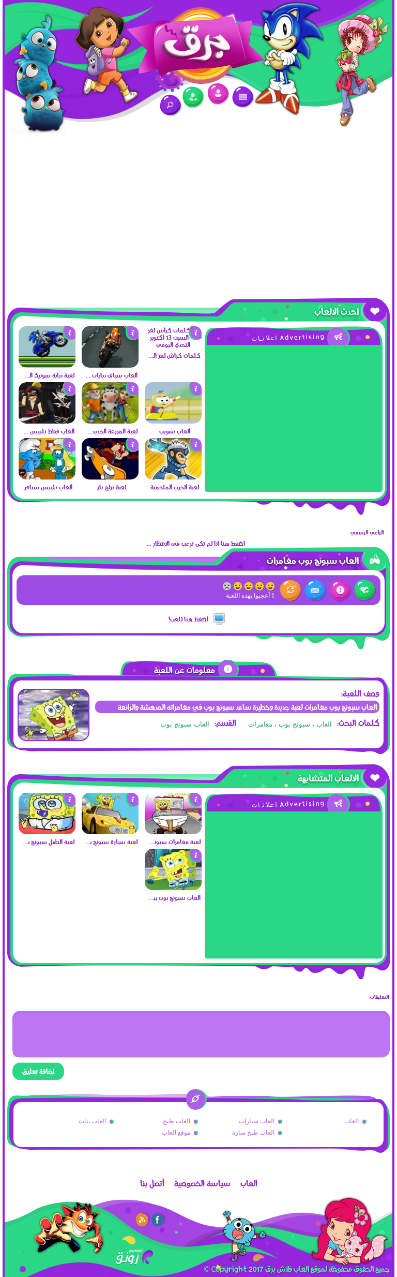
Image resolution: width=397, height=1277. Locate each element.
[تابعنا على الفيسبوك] (158, 1219)
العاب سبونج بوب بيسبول (174, 897)
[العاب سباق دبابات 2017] (110, 365)
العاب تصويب (174, 431)
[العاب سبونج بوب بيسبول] (173, 887)
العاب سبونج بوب (184, 724)
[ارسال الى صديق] (315, 590)
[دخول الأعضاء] (218, 94)
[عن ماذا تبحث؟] (171, 105)
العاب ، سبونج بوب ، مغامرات (290, 724)
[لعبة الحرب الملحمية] (173, 477)
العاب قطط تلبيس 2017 (47, 431)
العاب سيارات (256, 1121)
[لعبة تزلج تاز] (110, 477)
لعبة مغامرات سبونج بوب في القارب (174, 841)
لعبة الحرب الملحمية (174, 487)
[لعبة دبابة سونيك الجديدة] (47, 365)
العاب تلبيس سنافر (48, 487)
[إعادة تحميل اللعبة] (291, 590)
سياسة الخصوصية (202, 1183)
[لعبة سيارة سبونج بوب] (110, 831)
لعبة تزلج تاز (111, 487)
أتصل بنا (152, 1183)
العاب (351, 1121)
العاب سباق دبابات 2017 (111, 375)
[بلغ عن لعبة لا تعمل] (340, 590)
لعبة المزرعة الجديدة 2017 (111, 431)
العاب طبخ (176, 1121)
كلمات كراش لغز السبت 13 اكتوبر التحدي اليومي (174, 355)
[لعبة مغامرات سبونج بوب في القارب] (173, 831)
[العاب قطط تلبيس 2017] (47, 421)
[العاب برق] (198, 50)
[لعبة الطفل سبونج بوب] (47, 831)
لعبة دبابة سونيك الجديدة (47, 375)
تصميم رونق (134, 1257)
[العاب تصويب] (173, 421)
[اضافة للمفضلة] (365, 590)
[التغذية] (142, 1219)
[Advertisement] (198, 214)
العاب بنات (92, 1121)
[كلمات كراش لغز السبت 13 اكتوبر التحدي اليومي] (173, 344)
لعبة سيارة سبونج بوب (111, 841)
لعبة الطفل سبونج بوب (47, 841)
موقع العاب (176, 1132)
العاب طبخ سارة (253, 1132)
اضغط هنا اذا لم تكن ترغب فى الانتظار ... (196, 543)
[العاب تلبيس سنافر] (47, 477)
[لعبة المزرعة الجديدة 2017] (110, 421)
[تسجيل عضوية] (193, 97)
